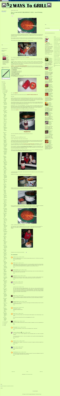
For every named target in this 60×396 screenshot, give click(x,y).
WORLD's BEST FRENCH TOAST (4, 137)
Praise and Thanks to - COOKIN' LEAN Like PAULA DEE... (5, 205)
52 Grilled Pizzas (56, 51)
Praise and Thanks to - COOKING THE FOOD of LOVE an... (5, 295)
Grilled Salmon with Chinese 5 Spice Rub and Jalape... (5, 181)
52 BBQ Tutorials (56, 39)
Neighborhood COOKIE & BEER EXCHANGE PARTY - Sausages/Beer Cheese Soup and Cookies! (49, 133)
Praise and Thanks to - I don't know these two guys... (5, 258)
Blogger (40, 394)
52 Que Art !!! (56, 56)
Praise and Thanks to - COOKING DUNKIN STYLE (5, 319)
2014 (3, 83)
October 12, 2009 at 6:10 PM (19, 295)
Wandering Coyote (16, 301)
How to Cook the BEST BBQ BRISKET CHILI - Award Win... (5, 215)
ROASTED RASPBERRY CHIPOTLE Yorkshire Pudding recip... (5, 233)
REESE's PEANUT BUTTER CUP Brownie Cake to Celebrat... (5, 158)
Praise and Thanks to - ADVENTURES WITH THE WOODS (5, 310)
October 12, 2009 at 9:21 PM (19, 313)
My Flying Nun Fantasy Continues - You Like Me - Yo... (5, 112)
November (4, 91)
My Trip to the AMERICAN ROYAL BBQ (5, 278)
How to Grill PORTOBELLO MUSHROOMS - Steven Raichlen (5, 220)
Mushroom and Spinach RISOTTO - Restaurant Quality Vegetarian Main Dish (49, 123)
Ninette (14, 295)
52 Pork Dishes (56, 55)
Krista (14, 313)
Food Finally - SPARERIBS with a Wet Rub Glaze (5, 108)
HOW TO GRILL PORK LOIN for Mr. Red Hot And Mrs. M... (5, 226)
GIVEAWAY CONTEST (5, 229)
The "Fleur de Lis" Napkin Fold (50, 77)
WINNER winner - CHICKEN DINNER (5, 167)
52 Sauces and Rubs (57, 60)
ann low (14, 307)
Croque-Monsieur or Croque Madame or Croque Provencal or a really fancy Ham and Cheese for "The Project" (49, 105)
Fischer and (31, 149)
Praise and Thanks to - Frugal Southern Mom (5, 286)
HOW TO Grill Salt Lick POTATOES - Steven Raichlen (5, 282)
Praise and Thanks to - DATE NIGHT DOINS (5, 238)
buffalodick (14, 321)
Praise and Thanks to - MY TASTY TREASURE (5, 266)
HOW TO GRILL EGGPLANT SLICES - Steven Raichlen (5, 242)
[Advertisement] (4, 28)
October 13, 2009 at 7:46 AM (21, 321)
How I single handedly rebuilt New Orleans (5, 115)
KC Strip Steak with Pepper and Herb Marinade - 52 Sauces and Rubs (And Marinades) (49, 69)
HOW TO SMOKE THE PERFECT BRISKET (27, 61)
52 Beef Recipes (56, 40)
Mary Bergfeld (15, 327)
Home (3, 8)
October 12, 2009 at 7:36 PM (23, 301)
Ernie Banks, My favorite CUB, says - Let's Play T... (5, 104)
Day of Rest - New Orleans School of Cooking (5, 134)
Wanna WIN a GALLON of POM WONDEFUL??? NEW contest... (5, 163)
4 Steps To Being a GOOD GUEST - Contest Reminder (4, 191)
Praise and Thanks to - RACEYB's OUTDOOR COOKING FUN (5, 176)
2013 (3, 84)
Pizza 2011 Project (8, 8)
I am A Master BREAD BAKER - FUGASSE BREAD (5, 141)
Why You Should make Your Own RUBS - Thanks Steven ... (5, 263)
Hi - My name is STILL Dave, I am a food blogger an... (5, 201)
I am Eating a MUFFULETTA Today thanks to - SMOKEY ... (5, 153)
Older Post (41, 371)
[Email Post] (26, 252)
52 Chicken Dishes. (56, 43)
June (4, 325)
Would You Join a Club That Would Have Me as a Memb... (5, 246)
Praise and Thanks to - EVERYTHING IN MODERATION (5, 196)
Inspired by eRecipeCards (17, 252)
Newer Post (13, 371)
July (4, 324)
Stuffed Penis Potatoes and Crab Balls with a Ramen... (5, 254)
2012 (3, 85)
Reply (14, 260)
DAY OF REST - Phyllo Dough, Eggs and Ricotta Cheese (5, 171)
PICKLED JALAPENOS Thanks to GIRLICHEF (5, 149)
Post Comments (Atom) (29, 374)
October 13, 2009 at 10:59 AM (22, 327)
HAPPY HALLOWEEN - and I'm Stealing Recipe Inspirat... (5, 99)
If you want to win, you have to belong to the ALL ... (5, 124)
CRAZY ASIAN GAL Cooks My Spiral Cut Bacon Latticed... (5, 145)
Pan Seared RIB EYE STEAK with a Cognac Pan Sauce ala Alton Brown (51, 86)
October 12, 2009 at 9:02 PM (20, 307)
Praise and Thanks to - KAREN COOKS (5, 250)
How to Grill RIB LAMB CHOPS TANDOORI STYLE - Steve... (5, 314)
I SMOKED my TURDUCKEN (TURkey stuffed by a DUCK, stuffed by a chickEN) (51, 95)
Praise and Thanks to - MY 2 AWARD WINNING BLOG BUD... (5, 186)
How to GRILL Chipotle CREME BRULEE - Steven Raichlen (5, 300)
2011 (3, 86)
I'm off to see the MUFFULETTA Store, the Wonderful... (5, 120)
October (4, 92)
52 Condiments (56, 44)
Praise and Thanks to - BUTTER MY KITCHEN (5, 274)
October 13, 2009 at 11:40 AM (26, 332)
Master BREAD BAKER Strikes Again (4, 95)
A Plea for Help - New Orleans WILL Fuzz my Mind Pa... (5, 305)
